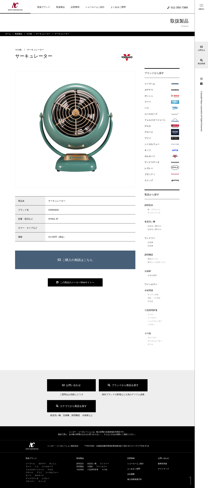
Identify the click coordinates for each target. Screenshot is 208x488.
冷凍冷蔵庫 (152, 275)
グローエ (149, 132)
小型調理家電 (151, 310)
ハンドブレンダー (155, 321)
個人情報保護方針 (134, 479)
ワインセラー (151, 284)
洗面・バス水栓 (154, 298)
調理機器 (149, 254)
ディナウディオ (152, 162)
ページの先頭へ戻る (190, 480)
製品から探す (152, 194)
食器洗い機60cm (154, 226)
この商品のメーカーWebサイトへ (77, 282)
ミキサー (151, 324)
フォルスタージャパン (155, 120)
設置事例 (75, 7)
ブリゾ (148, 138)
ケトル (150, 314)
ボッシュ (149, 96)
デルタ (148, 126)
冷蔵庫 (148, 271)
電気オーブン (153, 259)
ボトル (150, 344)
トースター (152, 318)
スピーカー (152, 338)
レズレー (149, 168)
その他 (18, 49)
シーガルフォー (152, 144)
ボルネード (150, 156)
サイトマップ (163, 469)
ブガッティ (150, 174)
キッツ (148, 150)
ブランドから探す (154, 73)
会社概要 (131, 474)
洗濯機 (150, 242)
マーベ (148, 102)
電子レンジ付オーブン (157, 262)
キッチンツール (154, 213)
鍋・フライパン (154, 209)
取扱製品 (60, 7)
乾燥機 (150, 246)
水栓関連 (149, 290)
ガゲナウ (149, 90)
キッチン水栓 (153, 295)
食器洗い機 (150, 221)
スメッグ (149, 180)
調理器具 (149, 205)
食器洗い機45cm (154, 229)
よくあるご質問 (118, 7)
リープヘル (150, 84)
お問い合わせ (163, 458)
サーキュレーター (35, 49)
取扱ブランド (43, 7)
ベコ (147, 108)
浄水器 (150, 301)
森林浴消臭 (162, 464)
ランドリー (150, 238)
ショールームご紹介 (95, 7)
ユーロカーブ (151, 114)
